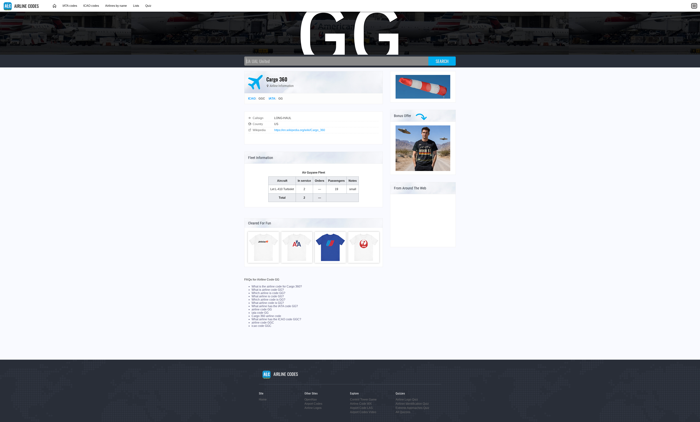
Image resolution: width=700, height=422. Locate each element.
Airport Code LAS (361, 407)
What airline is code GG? (268, 296)
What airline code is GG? (268, 302)
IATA (272, 98)
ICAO (251, 98)
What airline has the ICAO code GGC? (276, 319)
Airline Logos (313, 407)
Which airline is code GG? (268, 293)
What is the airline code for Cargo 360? (277, 286)
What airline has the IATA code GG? (275, 306)
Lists (136, 5)
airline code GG (262, 309)
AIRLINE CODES (26, 6)
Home (263, 399)
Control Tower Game (363, 399)
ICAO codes (91, 5)
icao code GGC (261, 325)
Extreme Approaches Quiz (412, 407)
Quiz (148, 5)
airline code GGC (263, 322)
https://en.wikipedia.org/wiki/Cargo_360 (299, 130)
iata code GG (260, 312)
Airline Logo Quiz (407, 399)
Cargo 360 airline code (266, 316)
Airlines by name (116, 5)
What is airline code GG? (268, 289)
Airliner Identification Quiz (412, 403)
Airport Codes (313, 403)
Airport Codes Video (363, 412)
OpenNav (310, 399)
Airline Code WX (361, 403)
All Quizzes (403, 412)
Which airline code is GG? (268, 299)
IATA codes (70, 5)
